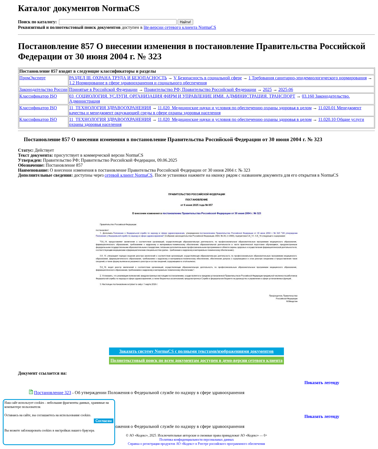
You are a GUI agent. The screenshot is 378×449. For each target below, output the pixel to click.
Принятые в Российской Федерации (103, 89)
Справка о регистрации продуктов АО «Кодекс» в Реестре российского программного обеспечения (196, 444)
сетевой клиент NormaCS (128, 175)
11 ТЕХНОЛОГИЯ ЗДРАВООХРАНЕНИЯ (110, 107)
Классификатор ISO (38, 96)
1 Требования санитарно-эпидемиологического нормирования (307, 77)
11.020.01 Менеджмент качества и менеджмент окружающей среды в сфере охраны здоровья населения (215, 110)
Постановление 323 (52, 392)
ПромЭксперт (32, 77)
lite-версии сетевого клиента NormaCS (180, 27)
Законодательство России (43, 89)
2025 (267, 89)
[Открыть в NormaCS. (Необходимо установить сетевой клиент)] (20, 139)
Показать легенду (321, 382)
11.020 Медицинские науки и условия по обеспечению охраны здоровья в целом (235, 107)
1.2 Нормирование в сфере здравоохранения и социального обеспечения (138, 82)
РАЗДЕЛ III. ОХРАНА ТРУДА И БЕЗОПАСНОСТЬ (118, 77)
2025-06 (285, 89)
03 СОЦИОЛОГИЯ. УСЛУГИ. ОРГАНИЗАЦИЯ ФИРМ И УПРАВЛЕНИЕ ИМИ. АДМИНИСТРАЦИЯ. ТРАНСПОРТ (182, 96)
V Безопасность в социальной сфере (208, 77)
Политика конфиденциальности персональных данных (196, 440)
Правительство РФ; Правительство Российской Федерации (200, 89)
